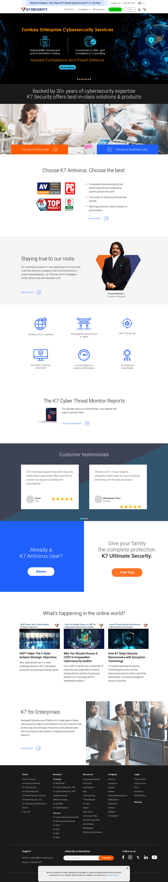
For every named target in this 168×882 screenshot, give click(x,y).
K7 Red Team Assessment (64, 821)
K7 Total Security (29, 787)
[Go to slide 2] (79, 79)
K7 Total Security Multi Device (34, 804)
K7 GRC (56, 829)
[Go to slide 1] (77, 79)
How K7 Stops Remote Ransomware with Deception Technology (126, 657)
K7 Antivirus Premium (31, 783)
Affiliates (111, 812)
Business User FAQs (91, 820)
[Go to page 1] (81, 519)
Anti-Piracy (138, 791)
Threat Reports (89, 800)
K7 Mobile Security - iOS (32, 800)
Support (111, 787)
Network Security (60, 800)
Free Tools (87, 783)
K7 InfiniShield (59, 783)
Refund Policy (140, 796)
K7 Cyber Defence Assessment (65, 817)
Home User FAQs (90, 816)
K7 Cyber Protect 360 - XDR (64, 787)
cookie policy (113, 875)
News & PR (112, 804)
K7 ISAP (56, 837)
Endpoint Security (60, 796)
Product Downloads (91, 779)
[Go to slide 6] (88, 79)
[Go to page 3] (85, 518)
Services (57, 813)
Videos (86, 808)
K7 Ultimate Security (30, 791)
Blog (85, 791)
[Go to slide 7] (90, 79)
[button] (97, 218)
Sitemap (138, 802)
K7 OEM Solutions (60, 808)
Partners (111, 808)
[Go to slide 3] (82, 79)
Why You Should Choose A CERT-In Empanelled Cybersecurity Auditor (81, 657)
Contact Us (112, 783)
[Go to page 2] (83, 518)
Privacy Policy (140, 779)
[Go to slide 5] (86, 79)
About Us (112, 779)
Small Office (58, 804)
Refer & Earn (88, 812)
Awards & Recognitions (117, 796)
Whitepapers (88, 828)
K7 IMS (56, 833)
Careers (111, 791)
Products (57, 779)
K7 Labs (86, 804)
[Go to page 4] (87, 518)
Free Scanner (88, 787)
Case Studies (88, 824)
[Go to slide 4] (84, 79)
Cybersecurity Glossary (92, 832)
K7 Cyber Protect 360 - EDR (64, 791)
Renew (41, 571)
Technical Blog (89, 796)
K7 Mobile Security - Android (33, 796)
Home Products (29, 779)
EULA (136, 787)
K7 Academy (113, 816)
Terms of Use (139, 783)
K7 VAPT (56, 825)
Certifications (113, 800)
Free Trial (127, 572)
